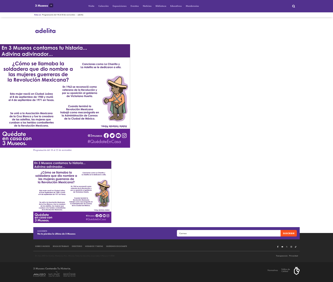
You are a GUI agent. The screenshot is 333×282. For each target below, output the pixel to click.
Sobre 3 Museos (42, 246)
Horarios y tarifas (94, 246)
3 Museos (41, 6)
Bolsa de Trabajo (61, 246)
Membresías (192, 5)
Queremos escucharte (116, 246)
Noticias (147, 5)
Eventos (135, 5)
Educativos (176, 5)
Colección (103, 5)
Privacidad (293, 256)
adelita (80, 15)
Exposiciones (120, 5)
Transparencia (281, 256)
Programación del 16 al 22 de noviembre (58, 15)
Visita (91, 5)
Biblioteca (161, 5)
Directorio (77, 246)
